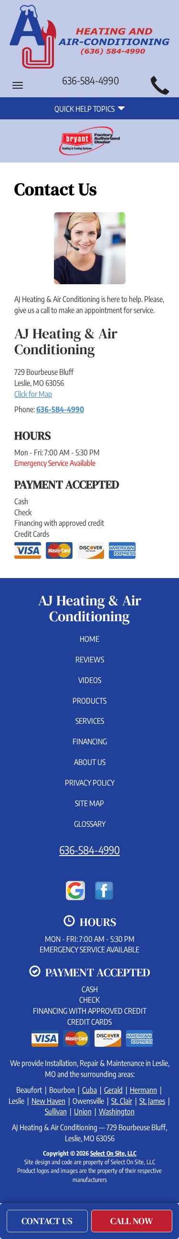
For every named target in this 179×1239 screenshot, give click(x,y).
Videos (89, 680)
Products (89, 701)
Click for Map (33, 394)
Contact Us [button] (47, 1221)
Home (89, 639)
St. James (152, 1101)
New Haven (48, 1101)
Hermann (143, 1090)
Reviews (89, 659)
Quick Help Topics (85, 109)
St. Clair (121, 1101)
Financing (90, 741)
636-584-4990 (60, 409)
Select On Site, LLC (113, 1153)
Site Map (89, 803)
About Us (89, 762)
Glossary (89, 824)
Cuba (89, 1090)
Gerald (113, 1090)
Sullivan (56, 1111)
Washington (117, 1111)
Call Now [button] (131, 1221)
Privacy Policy (90, 782)
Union (83, 1111)
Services (89, 721)
